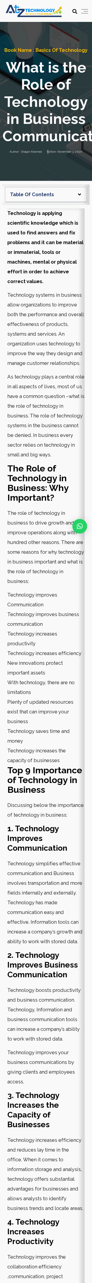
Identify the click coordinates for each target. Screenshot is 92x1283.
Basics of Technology (62, 50)
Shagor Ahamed (31, 151)
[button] (79, 194)
